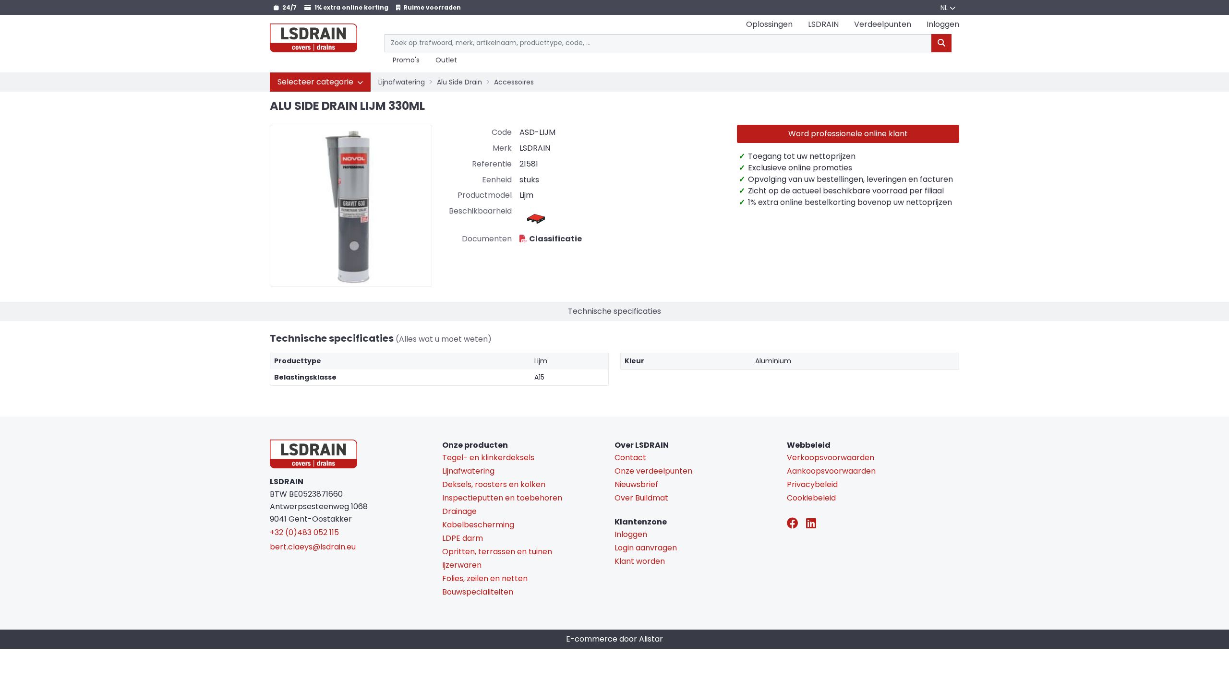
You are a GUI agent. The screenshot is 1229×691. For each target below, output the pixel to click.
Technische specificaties (614, 311)
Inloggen (630, 534)
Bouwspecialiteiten (477, 591)
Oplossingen (769, 24)
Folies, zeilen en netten (485, 578)
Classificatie (555, 238)
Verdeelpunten (882, 24)
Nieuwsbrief (636, 484)
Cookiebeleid (811, 497)
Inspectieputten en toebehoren (502, 497)
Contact (630, 457)
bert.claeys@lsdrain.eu (313, 546)
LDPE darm (462, 538)
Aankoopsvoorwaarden (831, 471)
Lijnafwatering (401, 82)
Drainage (459, 511)
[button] (320, 82)
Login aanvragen (645, 547)
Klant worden (639, 561)
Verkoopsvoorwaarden (830, 457)
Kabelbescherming (478, 524)
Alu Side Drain (459, 82)
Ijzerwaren (462, 565)
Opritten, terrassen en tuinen (497, 551)
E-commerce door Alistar (614, 638)
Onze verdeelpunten (653, 471)
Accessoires (514, 82)
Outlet (446, 60)
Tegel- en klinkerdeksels (488, 457)
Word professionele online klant (848, 133)
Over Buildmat (641, 497)
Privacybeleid (812, 484)
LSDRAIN (823, 24)
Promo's (406, 60)
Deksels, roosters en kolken (493, 484)
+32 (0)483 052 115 (304, 532)
